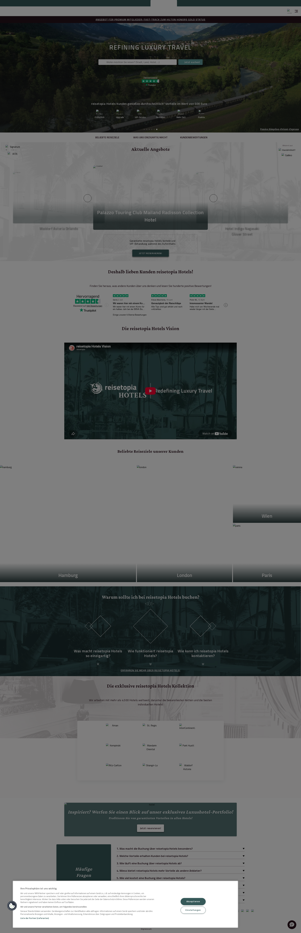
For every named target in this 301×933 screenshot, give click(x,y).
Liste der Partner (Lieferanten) (34, 918)
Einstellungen (193, 910)
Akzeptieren (193, 901)
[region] (125, 904)
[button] (12, 906)
